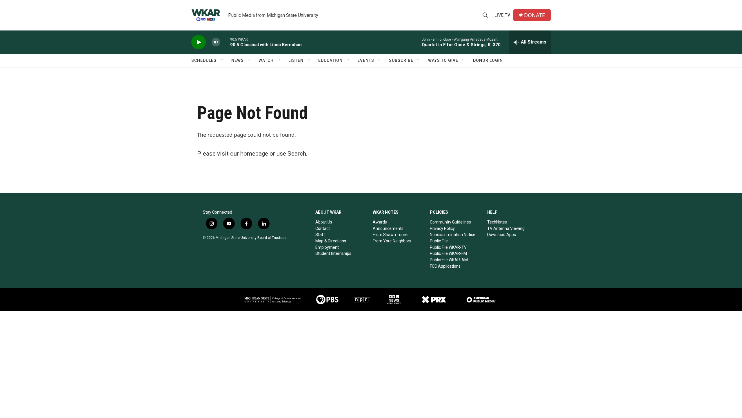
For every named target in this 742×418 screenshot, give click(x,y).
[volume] (216, 42)
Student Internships (333, 253)
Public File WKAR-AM (449, 259)
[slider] (225, 42)
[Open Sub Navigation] (222, 60)
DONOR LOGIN (488, 60)
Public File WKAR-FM (448, 253)
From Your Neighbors (392, 241)
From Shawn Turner (391, 234)
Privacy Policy (442, 228)
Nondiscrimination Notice (452, 234)
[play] (198, 42)
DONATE (534, 15)
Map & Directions (330, 241)
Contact (322, 228)
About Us (323, 222)
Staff (320, 234)
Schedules (204, 60)
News (237, 60)
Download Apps (501, 234)
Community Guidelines (450, 222)
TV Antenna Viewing (506, 228)
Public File (439, 241)
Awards (380, 222)
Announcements (388, 228)
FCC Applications (445, 266)
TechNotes (497, 222)
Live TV (502, 15)
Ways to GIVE (443, 60)
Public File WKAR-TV (448, 247)
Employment (327, 247)
